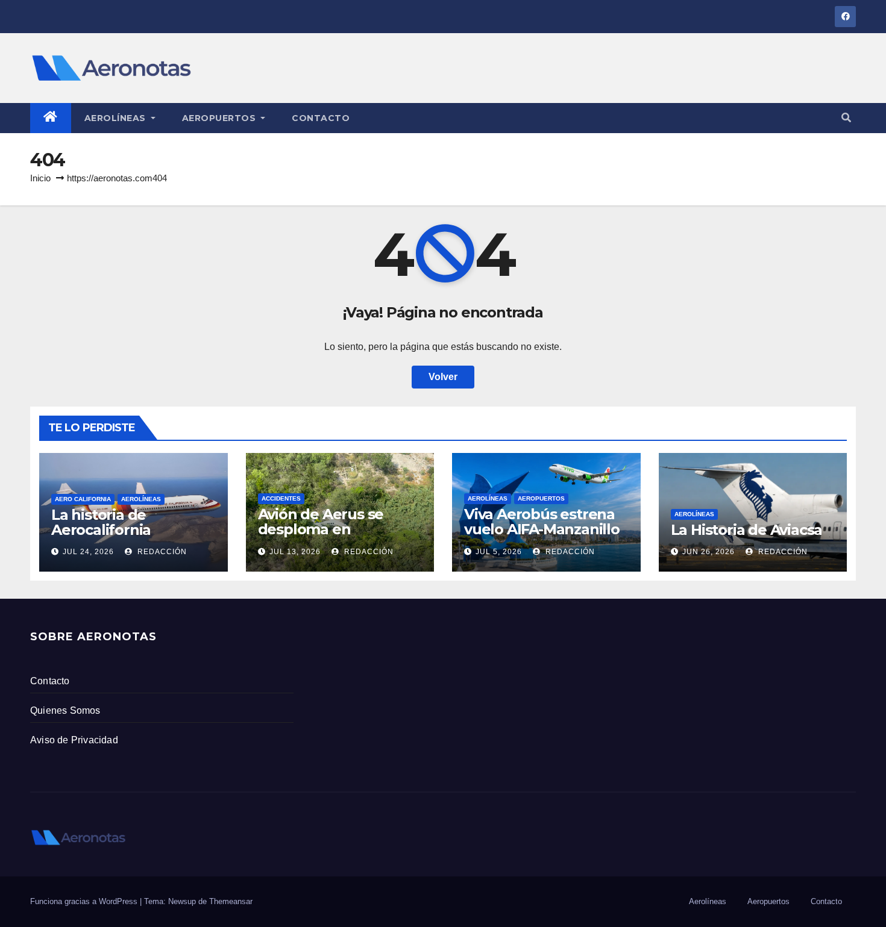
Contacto (321, 118)
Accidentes (281, 498)
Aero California (83, 499)
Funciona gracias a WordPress (85, 901)
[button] (846, 118)
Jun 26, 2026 (708, 552)
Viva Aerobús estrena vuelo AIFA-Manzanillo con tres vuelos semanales (542, 536)
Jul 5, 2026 (499, 552)
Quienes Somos (65, 710)
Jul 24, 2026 (88, 552)
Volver (443, 377)
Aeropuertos (220, 118)
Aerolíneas (116, 118)
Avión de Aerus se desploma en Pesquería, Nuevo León (321, 536)
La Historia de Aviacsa (747, 529)
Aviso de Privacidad (74, 740)
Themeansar (231, 901)
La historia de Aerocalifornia (101, 522)
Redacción (161, 552)
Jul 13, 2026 (295, 552)
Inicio (40, 178)
